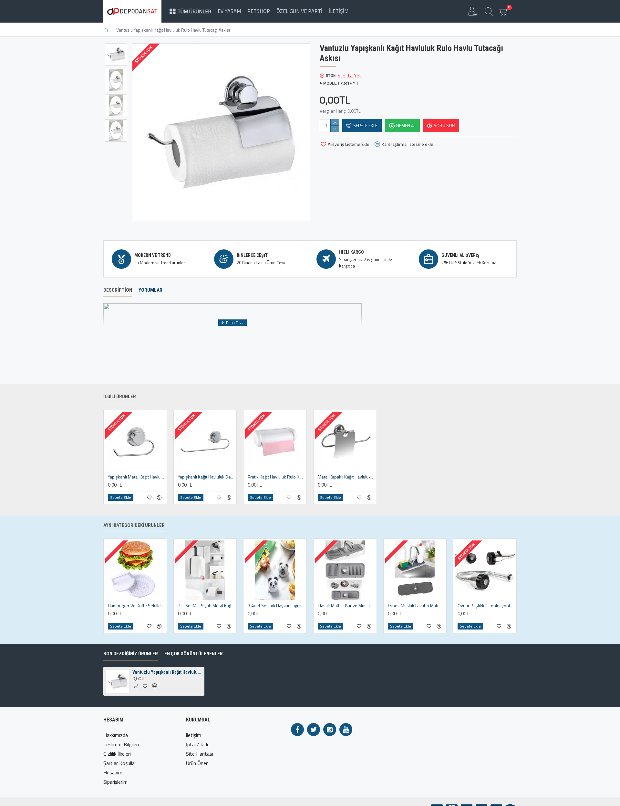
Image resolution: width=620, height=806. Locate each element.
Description (117, 290)
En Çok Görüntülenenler (193, 654)
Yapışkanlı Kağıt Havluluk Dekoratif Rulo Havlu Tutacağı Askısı (206, 477)
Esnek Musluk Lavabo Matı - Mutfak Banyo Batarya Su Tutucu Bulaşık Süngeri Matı (416, 606)
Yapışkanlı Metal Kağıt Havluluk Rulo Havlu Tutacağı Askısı (136, 477)
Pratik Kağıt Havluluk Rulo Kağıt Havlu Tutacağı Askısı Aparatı (276, 477)
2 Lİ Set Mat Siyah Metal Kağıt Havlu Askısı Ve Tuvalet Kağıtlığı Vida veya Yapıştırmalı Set (206, 606)
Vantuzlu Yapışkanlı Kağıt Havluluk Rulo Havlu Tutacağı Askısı (167, 672)
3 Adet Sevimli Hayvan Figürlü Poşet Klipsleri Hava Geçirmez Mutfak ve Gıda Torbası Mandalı (276, 606)
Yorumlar (150, 290)
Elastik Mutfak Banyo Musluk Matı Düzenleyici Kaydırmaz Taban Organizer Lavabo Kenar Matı (346, 606)
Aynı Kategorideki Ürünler (134, 525)
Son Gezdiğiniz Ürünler (130, 654)
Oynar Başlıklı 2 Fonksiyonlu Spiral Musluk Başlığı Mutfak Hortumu (486, 606)
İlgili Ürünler (119, 396)
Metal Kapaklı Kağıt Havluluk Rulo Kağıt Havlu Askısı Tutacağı (346, 477)
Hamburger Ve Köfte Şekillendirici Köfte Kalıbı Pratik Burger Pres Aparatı (136, 606)
